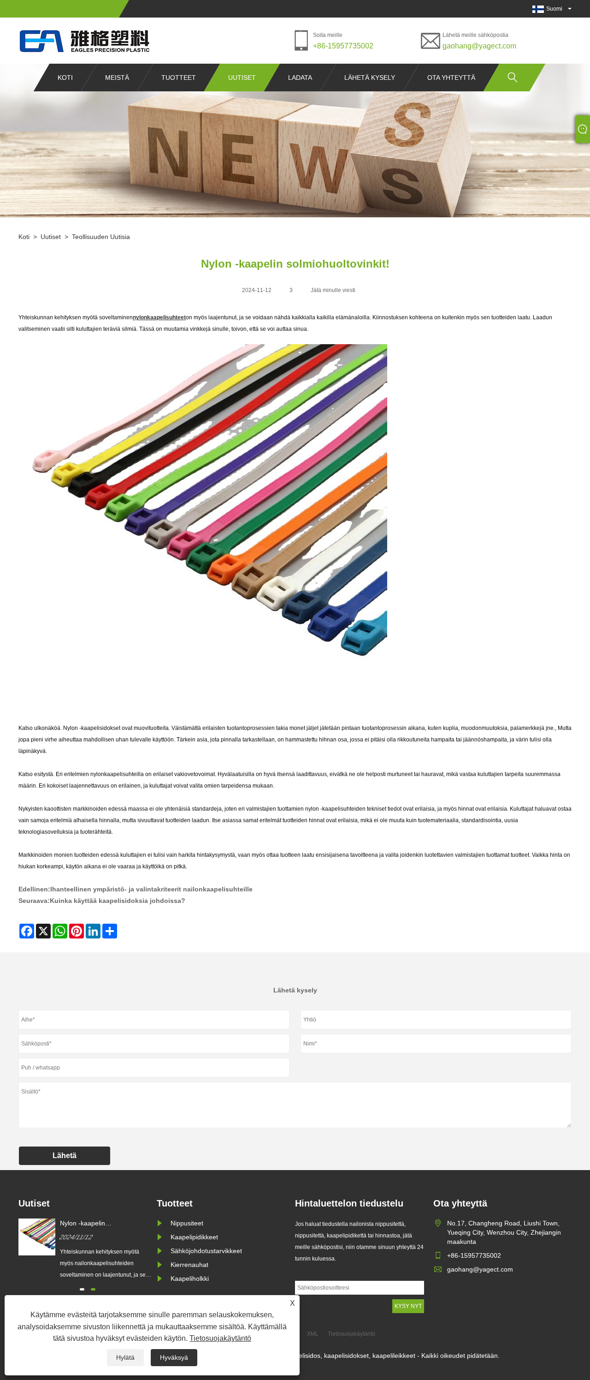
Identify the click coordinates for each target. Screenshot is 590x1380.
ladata (300, 77)
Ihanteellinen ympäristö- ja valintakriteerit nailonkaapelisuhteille (151, 889)
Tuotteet (178, 77)
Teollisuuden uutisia (101, 236)
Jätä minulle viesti (333, 290)
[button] (82, 1289)
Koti (65, 77)
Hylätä (125, 1357)
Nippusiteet (187, 1223)
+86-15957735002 (343, 46)
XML (313, 1334)
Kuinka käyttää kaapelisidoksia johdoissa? (117, 900)
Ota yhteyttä (451, 77)
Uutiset (242, 77)
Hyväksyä (174, 1357)
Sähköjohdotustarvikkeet (206, 1251)
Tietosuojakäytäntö (220, 1338)
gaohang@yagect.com (479, 46)
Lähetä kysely (369, 77)
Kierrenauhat (189, 1264)
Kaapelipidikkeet (194, 1237)
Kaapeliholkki (190, 1278)
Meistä (117, 77)
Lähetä (65, 1155)
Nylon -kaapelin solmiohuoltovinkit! (86, 1223)
